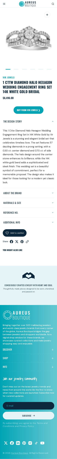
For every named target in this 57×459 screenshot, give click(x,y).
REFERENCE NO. (10, 212)
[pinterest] (22, 242)
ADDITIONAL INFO (11, 222)
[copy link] (27, 242)
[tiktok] (36, 443)
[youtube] (42, 443)
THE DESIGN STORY (12, 121)
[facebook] (11, 242)
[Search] (52, 3)
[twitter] (16, 242)
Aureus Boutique (19, 453)
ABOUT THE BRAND (12, 193)
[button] (4, 3)
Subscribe (26, 415)
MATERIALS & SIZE (12, 203)
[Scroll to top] (52, 454)
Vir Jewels (9, 77)
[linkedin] (18, 443)
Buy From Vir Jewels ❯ (28, 110)
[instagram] (30, 443)
